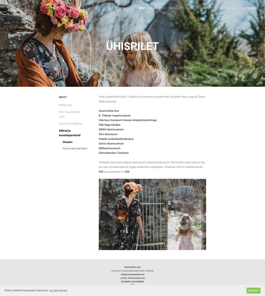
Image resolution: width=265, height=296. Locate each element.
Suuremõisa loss (109, 110)
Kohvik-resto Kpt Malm (75, 148)
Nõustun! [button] (254, 290)
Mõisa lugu (65, 105)
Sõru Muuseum (108, 134)
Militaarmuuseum (109, 148)
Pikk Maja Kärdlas (109, 124)
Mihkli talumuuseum (111, 129)
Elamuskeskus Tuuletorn (114, 152)
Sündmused (204, 8)
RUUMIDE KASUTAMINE (132, 281)
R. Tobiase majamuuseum (115, 115)
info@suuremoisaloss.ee (132, 274)
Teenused (175, 8)
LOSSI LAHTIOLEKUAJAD (132, 278)
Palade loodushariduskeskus (116, 139)
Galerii (189, 8)
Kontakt (231, 8)
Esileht (130, 8)
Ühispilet (67, 142)
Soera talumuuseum (111, 143)
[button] (250, 8)
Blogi (218, 8)
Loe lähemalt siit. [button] (58, 290)
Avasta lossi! (158, 8)
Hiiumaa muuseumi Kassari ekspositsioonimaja (128, 120)
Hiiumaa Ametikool (70, 123)
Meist (142, 8)
